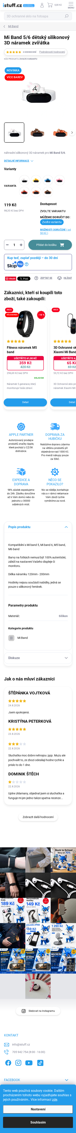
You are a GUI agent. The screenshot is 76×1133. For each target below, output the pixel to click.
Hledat (66, 16)
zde (54, 1099)
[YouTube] (28, 1062)
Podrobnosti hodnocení (52, 52)
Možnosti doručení (55, 231)
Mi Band (22, 637)
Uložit (12, 278)
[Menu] (71, 5)
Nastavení (38, 1109)
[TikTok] (39, 1062)
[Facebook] (7, 1062)
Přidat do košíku (46, 244)
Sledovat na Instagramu (42, 1011)
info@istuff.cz (21, 1044)
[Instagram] (17, 1062)
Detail (25, 402)
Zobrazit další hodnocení (38, 817)
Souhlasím (38, 1122)
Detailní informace (16, 160)
